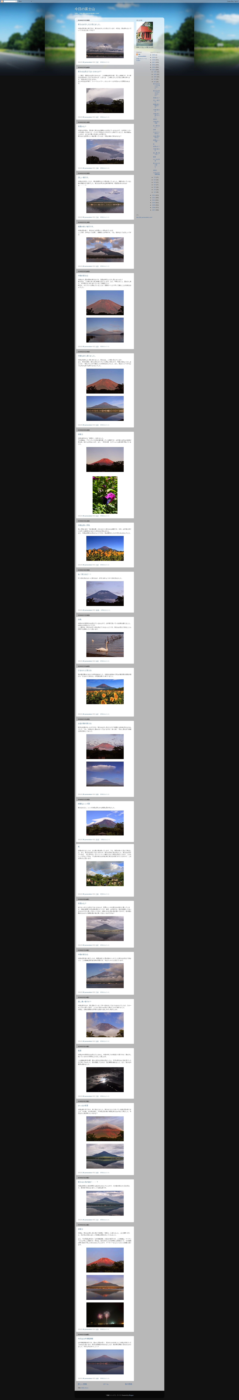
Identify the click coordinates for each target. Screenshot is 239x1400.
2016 (154, 65)
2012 (154, 197)
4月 (155, 185)
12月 (155, 72)
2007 (154, 210)
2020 (154, 55)
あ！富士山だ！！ (84, 574)
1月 (155, 192)
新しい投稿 (82, 1384)
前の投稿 (128, 1384)
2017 (154, 62)
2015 (154, 67)
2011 (153, 200)
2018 (154, 60)
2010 (154, 202)
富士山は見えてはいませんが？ (90, 71)
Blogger (131, 1395)
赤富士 (80, 434)
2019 (154, 57)
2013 (154, 195)
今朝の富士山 (83, 276)
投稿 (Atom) (84, 1388)
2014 (154, 69)
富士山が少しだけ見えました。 (90, 24)
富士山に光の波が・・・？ (88, 1182)
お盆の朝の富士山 (84, 723)
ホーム (106, 1384)
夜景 (79, 1051)
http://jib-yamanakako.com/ (144, 217)
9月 (155, 79)
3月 (155, 187)
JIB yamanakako (142, 55)
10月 (155, 77)
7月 (155, 177)
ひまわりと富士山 (84, 670)
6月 (155, 180)
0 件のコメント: (105, 62)
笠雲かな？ (82, 126)
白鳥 (79, 619)
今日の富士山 (85, 9)
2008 (154, 207)
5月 (155, 182)
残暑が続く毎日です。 (86, 226)
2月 (155, 189)
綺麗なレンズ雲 (84, 804)
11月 (155, 74)
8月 (155, 81)
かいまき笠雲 (83, 1105)
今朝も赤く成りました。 (87, 356)
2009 (154, 205)
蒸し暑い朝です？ (84, 1002)
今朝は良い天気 (84, 525)
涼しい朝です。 (84, 177)
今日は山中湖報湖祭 (85, 1339)
